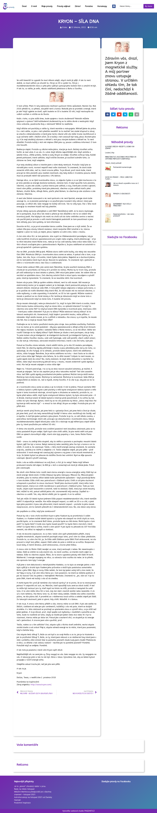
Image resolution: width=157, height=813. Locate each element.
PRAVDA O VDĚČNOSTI (121, 194)
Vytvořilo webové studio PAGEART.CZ (78, 811)
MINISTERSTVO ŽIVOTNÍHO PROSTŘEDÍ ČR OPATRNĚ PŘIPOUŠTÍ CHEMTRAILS (120, 158)
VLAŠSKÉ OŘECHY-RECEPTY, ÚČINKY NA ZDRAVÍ (119, 148)
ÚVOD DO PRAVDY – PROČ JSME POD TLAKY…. (118, 178)
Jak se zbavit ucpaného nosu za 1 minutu (126, 184)
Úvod (24, 6)
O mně (34, 6)
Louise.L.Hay (109, 153)
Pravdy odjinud (63, 6)
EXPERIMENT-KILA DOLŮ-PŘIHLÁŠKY (122, 205)
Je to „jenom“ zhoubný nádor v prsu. (30, 786)
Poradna (89, 6)
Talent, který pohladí (113, 163)
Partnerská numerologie (122, 167)
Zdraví (77, 6)
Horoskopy (102, 6)
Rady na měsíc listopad (24, 789)
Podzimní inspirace (22, 803)
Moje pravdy (46, 6)
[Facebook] (114, 6)
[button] (107, 114)
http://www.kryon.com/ (41, 684)
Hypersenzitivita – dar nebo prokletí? (123, 215)
